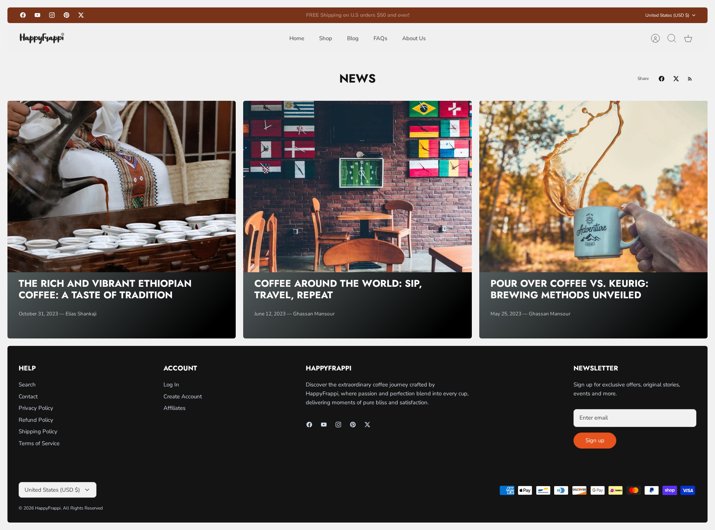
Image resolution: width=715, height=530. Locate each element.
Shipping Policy (38, 431)
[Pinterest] (66, 15)
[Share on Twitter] (676, 78)
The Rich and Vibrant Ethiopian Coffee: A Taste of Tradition (105, 289)
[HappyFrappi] (42, 38)
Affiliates (174, 408)
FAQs (380, 38)
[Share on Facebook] (661, 78)
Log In (171, 384)
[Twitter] (81, 15)
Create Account (182, 396)
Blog (353, 38)
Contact (28, 396)
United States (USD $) (667, 15)
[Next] (463, 15)
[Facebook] (23, 15)
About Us (414, 38)
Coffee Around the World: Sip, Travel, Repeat (338, 289)
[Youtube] (37, 15)
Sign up (594, 440)
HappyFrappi (48, 508)
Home (296, 38)
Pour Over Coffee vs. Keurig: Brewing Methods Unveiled (569, 289)
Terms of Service (39, 443)
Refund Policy (36, 420)
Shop (325, 38)
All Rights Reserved (83, 508)
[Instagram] (52, 15)
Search (27, 384)
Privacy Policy (36, 408)
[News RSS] (689, 78)
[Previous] (251, 15)
